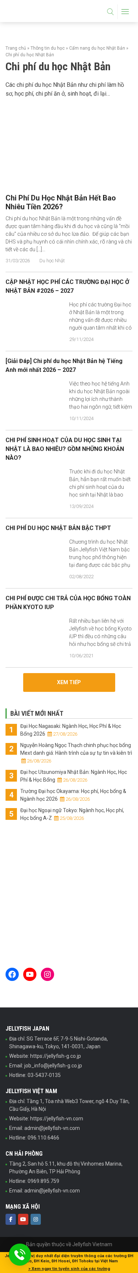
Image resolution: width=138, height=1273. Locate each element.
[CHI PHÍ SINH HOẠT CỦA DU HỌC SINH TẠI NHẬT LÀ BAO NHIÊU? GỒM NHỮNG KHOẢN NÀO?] (35, 489)
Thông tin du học (48, 48)
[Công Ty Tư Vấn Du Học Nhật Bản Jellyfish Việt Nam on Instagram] (36, 1219)
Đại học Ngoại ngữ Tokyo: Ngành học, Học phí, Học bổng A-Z (72, 814)
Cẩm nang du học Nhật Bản (97, 48)
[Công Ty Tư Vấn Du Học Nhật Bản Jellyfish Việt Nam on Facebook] (11, 1219)
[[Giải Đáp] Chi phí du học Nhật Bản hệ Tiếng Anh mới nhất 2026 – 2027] (35, 401)
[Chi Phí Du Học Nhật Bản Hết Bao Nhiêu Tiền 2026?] (69, 163)
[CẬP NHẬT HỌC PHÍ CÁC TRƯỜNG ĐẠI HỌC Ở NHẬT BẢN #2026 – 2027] (35, 322)
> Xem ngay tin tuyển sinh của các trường (69, 1268)
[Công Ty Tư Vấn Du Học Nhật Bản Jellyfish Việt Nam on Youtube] (23, 1219)
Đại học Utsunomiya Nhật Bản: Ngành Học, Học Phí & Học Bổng (73, 776)
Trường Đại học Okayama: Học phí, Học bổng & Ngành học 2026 (73, 795)
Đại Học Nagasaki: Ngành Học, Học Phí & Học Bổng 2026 (70, 730)
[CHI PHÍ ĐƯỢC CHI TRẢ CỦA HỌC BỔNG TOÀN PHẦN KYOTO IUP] (35, 638)
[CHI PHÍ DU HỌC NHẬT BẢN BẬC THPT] (35, 559)
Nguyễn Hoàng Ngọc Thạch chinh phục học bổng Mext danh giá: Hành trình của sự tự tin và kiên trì (76, 753)
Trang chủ (16, 48)
